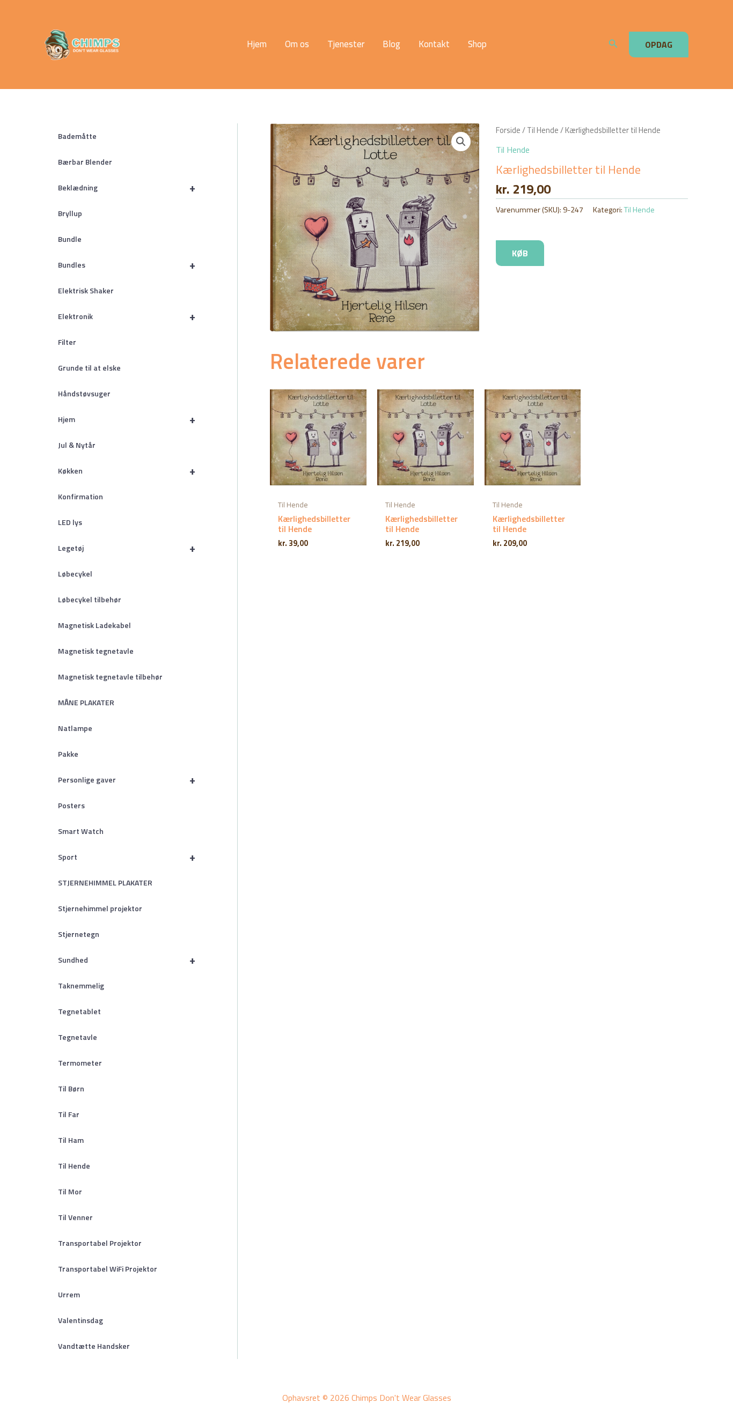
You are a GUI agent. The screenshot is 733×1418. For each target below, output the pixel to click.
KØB (520, 253)
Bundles (126, 264)
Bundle (70, 239)
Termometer (80, 1062)
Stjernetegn (78, 934)
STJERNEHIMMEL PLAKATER (105, 882)
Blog (391, 44)
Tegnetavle (77, 1037)
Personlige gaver (126, 779)
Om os (297, 44)
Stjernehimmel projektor (100, 908)
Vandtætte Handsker (94, 1345)
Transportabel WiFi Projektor (107, 1268)
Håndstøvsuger (84, 393)
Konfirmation (80, 496)
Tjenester (345, 44)
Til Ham (71, 1140)
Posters (71, 805)
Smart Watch (81, 831)
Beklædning (126, 187)
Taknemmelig (81, 985)
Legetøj (126, 548)
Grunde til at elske (89, 367)
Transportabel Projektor (100, 1243)
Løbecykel (75, 573)
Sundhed (126, 959)
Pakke (68, 753)
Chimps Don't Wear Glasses (152, 44)
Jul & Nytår (77, 444)
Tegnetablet (79, 1011)
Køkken (126, 470)
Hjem (257, 44)
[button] (613, 44)
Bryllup (70, 213)
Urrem (69, 1294)
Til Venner (75, 1217)
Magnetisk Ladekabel (94, 625)
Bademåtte (77, 136)
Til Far (68, 1114)
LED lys (70, 522)
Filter (67, 342)
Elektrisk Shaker (86, 290)
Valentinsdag (80, 1320)
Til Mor (70, 1191)
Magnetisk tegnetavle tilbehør (110, 676)
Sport (126, 856)
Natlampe (75, 728)
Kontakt (434, 44)
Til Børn (71, 1088)
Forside (508, 130)
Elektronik (126, 316)
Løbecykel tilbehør (89, 599)
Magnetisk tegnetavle (96, 650)
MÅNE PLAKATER (86, 702)
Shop (477, 44)
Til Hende (74, 1165)
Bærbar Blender (85, 161)
